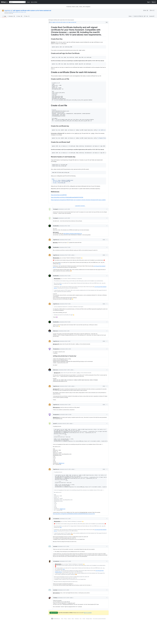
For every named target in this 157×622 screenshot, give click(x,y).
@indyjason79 (56, 344)
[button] (145, 16)
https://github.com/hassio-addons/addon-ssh (72, 233)
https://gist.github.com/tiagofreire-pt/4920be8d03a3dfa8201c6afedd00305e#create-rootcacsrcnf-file (74, 513)
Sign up (153, 2)
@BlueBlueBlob (56, 257)
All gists (28, 2)
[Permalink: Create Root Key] (50, 39)
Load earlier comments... (80, 205)
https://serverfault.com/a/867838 (59, 194)
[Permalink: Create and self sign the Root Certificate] (50, 53)
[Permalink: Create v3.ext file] (50, 105)
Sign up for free (54, 612)
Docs (81, 618)
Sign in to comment (88, 612)
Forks (27, 16)
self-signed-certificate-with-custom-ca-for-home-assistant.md (32, 10)
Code (5, 16)
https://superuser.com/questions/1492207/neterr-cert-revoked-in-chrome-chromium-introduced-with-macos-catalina (78, 199)
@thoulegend (56, 232)
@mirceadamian (56, 592)
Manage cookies (89, 618)
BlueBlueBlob (56, 225)
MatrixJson (55, 330)
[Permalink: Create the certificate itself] (50, 142)
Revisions (12, 16)
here (59, 263)
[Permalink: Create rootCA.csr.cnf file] (50, 79)
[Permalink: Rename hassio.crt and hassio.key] (50, 157)
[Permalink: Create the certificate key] (50, 126)
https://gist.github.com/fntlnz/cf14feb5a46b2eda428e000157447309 (67, 197)
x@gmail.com (61, 463)
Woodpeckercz (56, 348)
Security (69, 618)
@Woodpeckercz (56, 407)
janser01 (55, 423)
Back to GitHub (34, 2)
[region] (78, 113)
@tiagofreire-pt (56, 417)
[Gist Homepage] (4, 2)
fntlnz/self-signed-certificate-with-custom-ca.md (17, 12)
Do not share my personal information (99, 618)
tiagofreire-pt (8, 10)
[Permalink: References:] (50, 192)
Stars (20, 16)
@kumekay (55, 242)
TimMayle (55, 597)
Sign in (148, 2)
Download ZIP (151, 16)
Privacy (65, 618)
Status (73, 618)
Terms (62, 618)
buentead (55, 546)
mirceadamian (56, 518)
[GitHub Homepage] (52, 619)
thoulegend (55, 209)
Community (77, 618)
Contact (83, 618)
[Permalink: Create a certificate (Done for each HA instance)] (50, 72)
